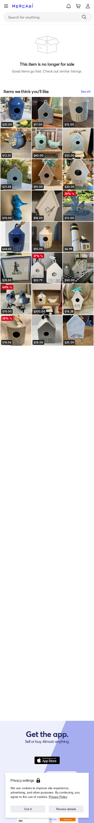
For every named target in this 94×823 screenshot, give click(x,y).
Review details (66, 809)
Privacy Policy (58, 797)
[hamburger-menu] (6, 6)
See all (86, 91)
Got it (28, 809)
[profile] (88, 6)
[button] (68, 6)
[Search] (84, 17)
